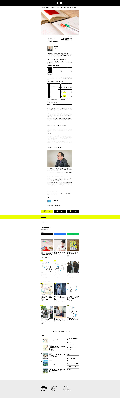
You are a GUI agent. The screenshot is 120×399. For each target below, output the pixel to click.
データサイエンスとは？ (54, 386)
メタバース (70, 369)
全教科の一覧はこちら (52, 104)
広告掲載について (53, 388)
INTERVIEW (43, 227)
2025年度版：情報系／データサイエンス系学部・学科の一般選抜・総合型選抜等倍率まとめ (73, 275)
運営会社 (52, 387)
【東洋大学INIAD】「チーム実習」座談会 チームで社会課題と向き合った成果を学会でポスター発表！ (47, 319)
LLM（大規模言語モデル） (74, 339)
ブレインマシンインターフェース (74, 367)
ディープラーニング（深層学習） (74, 364)
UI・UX (70, 349)
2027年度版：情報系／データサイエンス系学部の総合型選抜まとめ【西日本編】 (60, 275)
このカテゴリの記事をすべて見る (44, 229)
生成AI (70, 342)
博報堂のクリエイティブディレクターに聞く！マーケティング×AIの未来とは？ (60, 297)
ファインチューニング (72, 347)
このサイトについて (65, 386)
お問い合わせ (52, 389)
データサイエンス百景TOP (43, 7)
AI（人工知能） (72, 358)
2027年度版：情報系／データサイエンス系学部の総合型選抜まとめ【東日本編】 (46, 275)
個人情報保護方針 (53, 390)
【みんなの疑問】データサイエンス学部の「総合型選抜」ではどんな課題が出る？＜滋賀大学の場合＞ (73, 297)
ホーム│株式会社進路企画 (55, 200)
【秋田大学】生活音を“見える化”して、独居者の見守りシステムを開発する (46, 297)
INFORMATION (48, 227)
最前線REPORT (48, 7)
